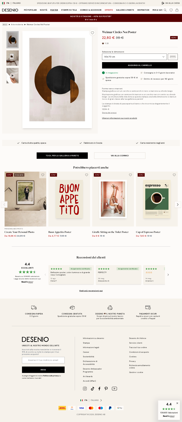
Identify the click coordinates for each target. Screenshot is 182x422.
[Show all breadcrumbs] (5, 24)
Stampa (86, 343)
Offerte (109, 10)
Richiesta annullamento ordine (139, 366)
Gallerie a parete (125, 10)
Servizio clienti (135, 343)
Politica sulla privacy (51, 376)
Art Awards (88, 376)
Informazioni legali (91, 347)
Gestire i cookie (136, 372)
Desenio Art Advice (137, 338)
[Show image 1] (12, 39)
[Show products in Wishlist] (171, 10)
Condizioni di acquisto (139, 352)
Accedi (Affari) (89, 381)
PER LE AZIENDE (160, 10)
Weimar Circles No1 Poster (38, 24)
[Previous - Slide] (4, 204)
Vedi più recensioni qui (91, 291)
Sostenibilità (88, 357)
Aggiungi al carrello (140, 65)
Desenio (99, 414)
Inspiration (143, 10)
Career (86, 352)
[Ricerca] (165, 10)
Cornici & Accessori (91, 10)
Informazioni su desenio (93, 338)
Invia (43, 370)
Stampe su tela (69, 10)
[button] (173, 57)
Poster (54, 10)
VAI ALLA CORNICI (120, 155)
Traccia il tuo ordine (138, 347)
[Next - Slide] (178, 204)
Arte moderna (17, 24)
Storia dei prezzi (109, 113)
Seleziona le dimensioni (113, 52)
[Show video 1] (12, 75)
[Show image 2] (12, 58)
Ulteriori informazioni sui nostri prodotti (119, 118)
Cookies (133, 357)
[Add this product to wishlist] (92, 32)
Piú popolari (30, 10)
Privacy (132, 361)
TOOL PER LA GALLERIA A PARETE (62, 155)
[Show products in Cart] (177, 10)
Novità (43, 10)
